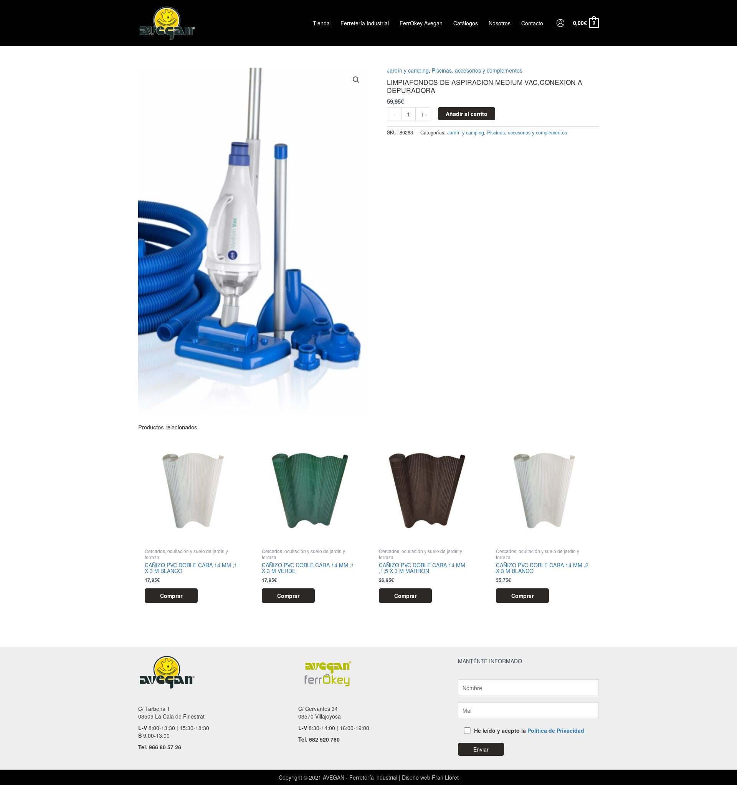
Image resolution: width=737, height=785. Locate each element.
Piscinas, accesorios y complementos (477, 70)
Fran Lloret (444, 777)
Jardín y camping (408, 70)
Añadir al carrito (466, 114)
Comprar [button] (171, 596)
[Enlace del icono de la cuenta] (560, 23)
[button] (356, 80)
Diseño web (416, 777)
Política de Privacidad (555, 730)
